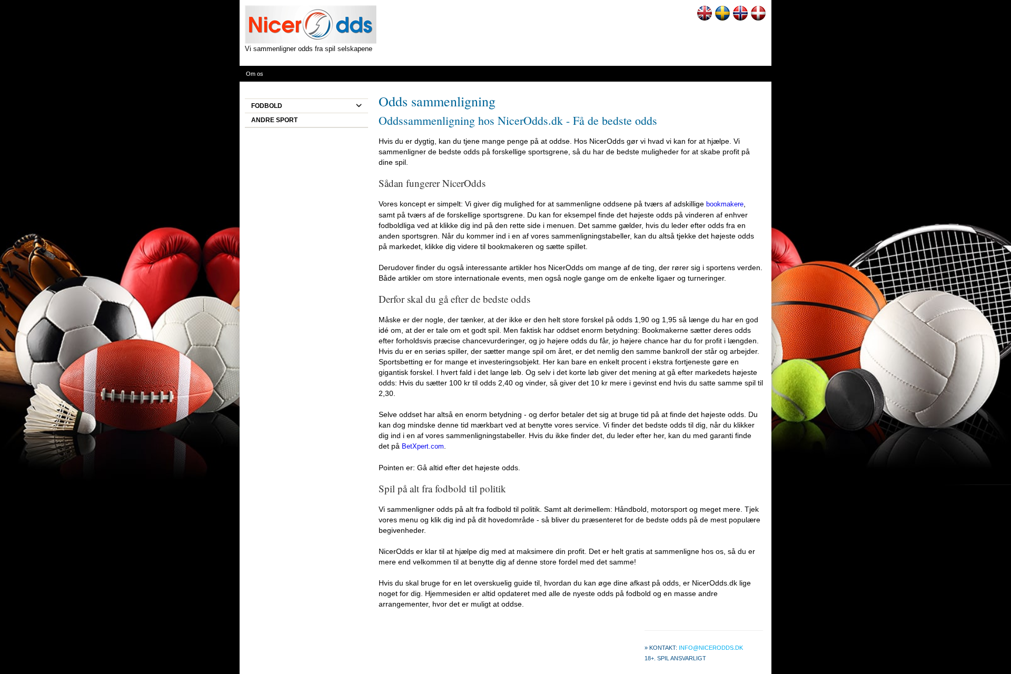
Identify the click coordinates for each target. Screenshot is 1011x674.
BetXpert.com (423, 446)
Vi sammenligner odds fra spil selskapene (308, 49)
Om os (254, 74)
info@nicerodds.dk (711, 648)
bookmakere (725, 204)
